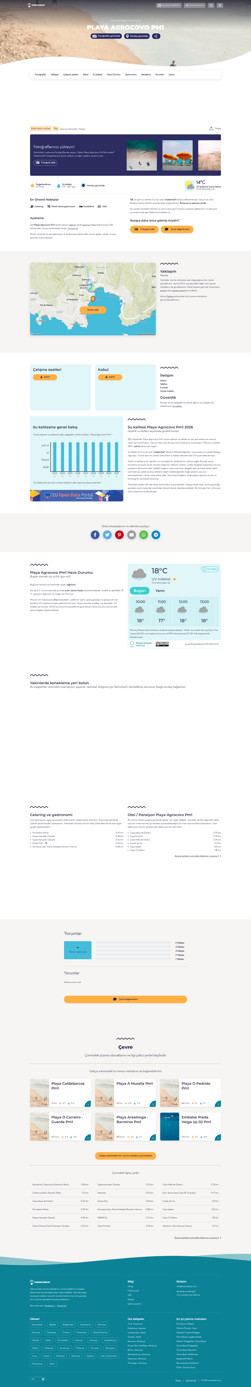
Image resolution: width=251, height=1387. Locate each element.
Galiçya (123, 20)
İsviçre (47, 1356)
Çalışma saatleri (70, 74)
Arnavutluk (37, 1325)
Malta (35, 1348)
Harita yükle (93, 310)
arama (163, 290)
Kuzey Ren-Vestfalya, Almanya (142, 1346)
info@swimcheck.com (186, 1286)
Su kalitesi (97, 74)
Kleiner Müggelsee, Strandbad (191, 1341)
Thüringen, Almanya (137, 1363)
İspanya (114, 20)
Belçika (52, 1325)
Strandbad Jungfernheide (188, 1337)
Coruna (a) (135, 20)
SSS (130, 1295)
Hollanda (49, 1348)
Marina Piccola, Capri (186, 1328)
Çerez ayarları (134, 1304)
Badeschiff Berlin (184, 1359)
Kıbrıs (52, 1364)
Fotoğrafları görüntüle (108, 36)
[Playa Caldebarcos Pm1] (39, 1082)
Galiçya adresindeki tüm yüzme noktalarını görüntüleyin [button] (125, 1156)
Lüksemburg (110, 1340)
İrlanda (35, 1340)
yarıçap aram (178, 290)
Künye (178, 1380)
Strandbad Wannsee (186, 1350)
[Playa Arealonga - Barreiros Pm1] (104, 1116)
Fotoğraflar (40, 74)
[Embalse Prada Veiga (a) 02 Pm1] (169, 1116)
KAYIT (46, 377)
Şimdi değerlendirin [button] (180, 229)
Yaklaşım (55, 74)
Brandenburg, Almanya (139, 1354)
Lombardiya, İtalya (137, 1333)
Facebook (50, 1306)
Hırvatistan (63, 1340)
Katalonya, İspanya (137, 1328)
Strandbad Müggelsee (187, 1346)
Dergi (130, 1286)
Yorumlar (159, 74)
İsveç (34, 1356)
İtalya (48, 1340)
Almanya (102, 1325)
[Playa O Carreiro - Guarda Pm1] (39, 1116)
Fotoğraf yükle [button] (147, 229)
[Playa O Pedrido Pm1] (169, 1082)
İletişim (131, 1299)
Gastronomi (131, 74)
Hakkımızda (133, 1291)
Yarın (160, 591)
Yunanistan (81, 1332)
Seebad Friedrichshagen (188, 1333)
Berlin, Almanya (135, 1350)
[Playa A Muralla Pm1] (104, 1082)
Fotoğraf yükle (48, 163)
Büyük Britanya (100, 1332)
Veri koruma (191, 1380)
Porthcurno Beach (185, 1324)
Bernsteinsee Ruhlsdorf (187, 1363)
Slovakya (60, 1356)
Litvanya (93, 1340)
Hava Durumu (113, 74)
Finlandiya (51, 1332)
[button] (169, 5)
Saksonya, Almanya (137, 1359)
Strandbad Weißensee (187, 1354)
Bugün (140, 591)
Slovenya (75, 1356)
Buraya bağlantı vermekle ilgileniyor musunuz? (197, 856)
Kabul (85, 74)
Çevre (171, 74)
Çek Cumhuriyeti (109, 1356)
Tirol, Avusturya (135, 1324)
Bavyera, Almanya (136, 1341)
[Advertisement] (117, 102)
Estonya (36, 1332)
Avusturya (65, 1348)
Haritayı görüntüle (139, 36)
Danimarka (85, 1325)
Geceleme (146, 74)
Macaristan (37, 1364)
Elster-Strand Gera (185, 1367)
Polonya (80, 1348)
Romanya (110, 1348)
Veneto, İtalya (134, 1337)
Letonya (79, 1340)
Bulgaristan (68, 1325)
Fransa (66, 1332)
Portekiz (95, 1348)
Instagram (62, 1306)
